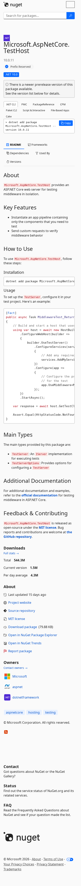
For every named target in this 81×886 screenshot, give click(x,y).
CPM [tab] (63, 104)
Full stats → (11, 553)
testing (50, 712)
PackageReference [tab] (43, 104)
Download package (22, 627)
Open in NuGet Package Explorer (32, 635)
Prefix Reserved (20, 66)
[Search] (70, 15)
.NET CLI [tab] (11, 104)
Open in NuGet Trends (24, 643)
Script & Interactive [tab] (34, 110)
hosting (34, 712)
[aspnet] (7, 686)
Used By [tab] (44, 153)
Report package (20, 651)
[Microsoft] (7, 676)
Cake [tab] (9, 116)
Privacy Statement (50, 864)
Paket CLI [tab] (11, 110)
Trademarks (12, 869)
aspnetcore (14, 712)
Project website (19, 602)
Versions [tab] (15, 162)
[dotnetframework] (7, 697)
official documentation (39, 495)
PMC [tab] (24, 104)
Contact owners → (16, 668)
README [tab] (15, 144)
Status (10, 785)
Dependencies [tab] (19, 153)
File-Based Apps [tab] (60, 110)
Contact (11, 766)
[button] (66, 123)
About (36, 859)
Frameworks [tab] (39, 144)
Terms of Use (53, 859)
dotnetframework (25, 697)
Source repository (21, 610)
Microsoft (19, 676)
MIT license (47, 527)
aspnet (17, 687)
